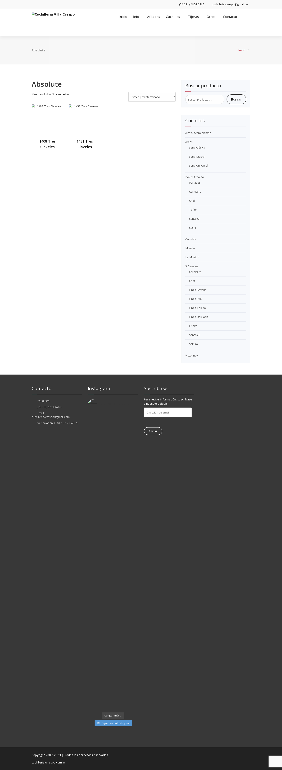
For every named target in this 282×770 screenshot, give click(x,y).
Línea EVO (195, 299)
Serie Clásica (197, 147)
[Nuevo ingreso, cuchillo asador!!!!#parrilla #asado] (106, 474)
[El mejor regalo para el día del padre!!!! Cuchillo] (132, 429)
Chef (192, 200)
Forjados (195, 182)
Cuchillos (173, 16)
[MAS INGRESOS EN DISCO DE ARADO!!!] (119, 655)
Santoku (194, 218)
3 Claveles (191, 266)
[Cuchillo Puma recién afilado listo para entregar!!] (93, 658)
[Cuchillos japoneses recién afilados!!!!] (106, 684)
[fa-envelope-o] (38, 4)
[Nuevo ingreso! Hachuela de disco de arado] (93, 688)
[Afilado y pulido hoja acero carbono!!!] (93, 425)
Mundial (190, 248)
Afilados (153, 16)
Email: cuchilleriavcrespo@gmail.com (51, 415)
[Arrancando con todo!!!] (93, 511)
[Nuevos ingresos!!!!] (106, 649)
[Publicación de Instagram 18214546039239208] (132, 684)
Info (136, 16)
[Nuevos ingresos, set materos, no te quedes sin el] (119, 692)
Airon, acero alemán (198, 133)
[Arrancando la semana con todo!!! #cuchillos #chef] (119, 436)
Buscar (236, 99)
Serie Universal (198, 165)
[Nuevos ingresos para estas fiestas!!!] (132, 515)
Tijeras (193, 16)
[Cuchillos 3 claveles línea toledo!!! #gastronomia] (93, 481)
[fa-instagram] (33, 4)
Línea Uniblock (198, 317)
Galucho (190, 239)
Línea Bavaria (198, 290)
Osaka (193, 326)
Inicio (123, 16)
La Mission (192, 257)
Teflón (193, 209)
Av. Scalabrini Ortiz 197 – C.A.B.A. (57, 423)
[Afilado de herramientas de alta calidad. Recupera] (106, 573)
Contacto (230, 16)
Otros (211, 16)
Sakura (193, 344)
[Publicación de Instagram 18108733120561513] (106, 423)
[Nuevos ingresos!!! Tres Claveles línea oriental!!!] (132, 474)
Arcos (189, 142)
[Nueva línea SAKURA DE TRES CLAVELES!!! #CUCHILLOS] (119, 481)
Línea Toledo (197, 308)
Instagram (42, 401)
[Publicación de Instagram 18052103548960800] (119, 513)
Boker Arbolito (194, 177)
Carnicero (195, 191)
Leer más (47, 121)
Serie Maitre (196, 156)
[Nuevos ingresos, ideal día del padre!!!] (132, 655)
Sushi (192, 227)
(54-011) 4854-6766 (48, 407)
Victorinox (191, 355)
